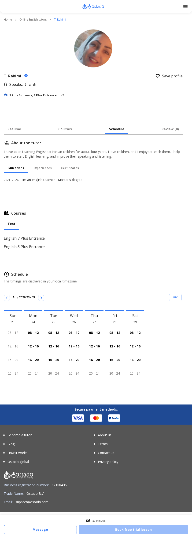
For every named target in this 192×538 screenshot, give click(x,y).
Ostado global (18, 462)
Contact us (106, 453)
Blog (11, 444)
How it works (17, 453)
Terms (103, 444)
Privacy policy (108, 462)
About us (104, 435)
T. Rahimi (13, 76)
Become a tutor (19, 435)
